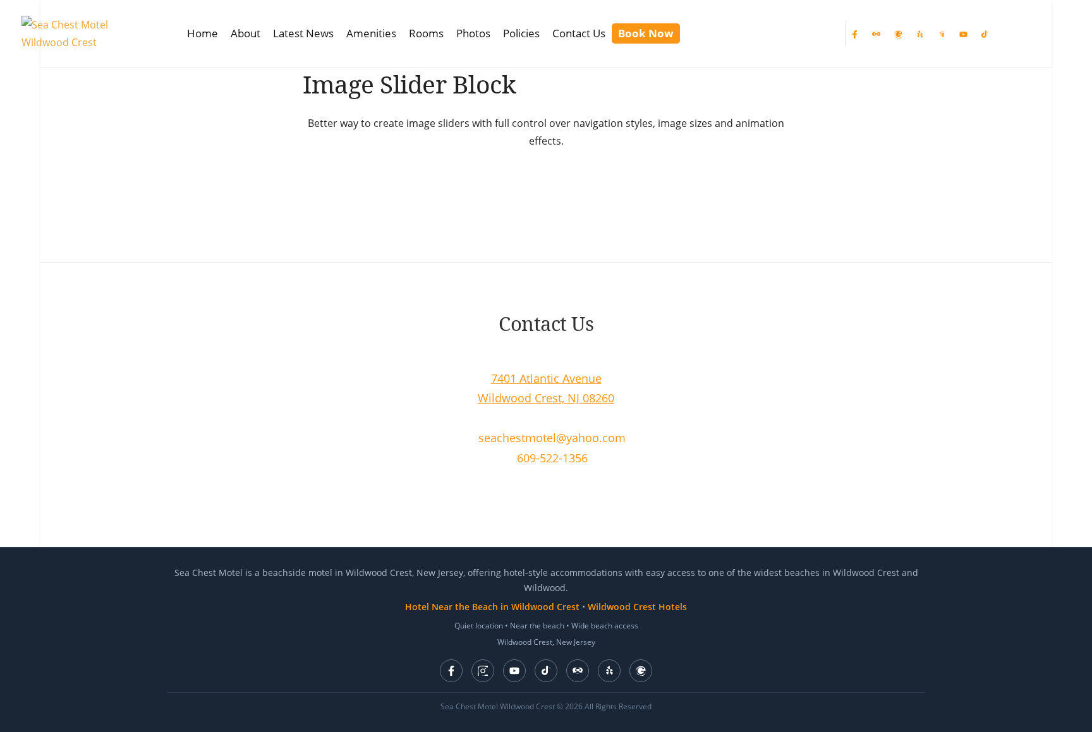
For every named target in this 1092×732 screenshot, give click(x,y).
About (245, 33)
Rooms (426, 33)
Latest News (303, 33)
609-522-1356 (552, 457)
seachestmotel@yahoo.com (552, 437)
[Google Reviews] (640, 670)
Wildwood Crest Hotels (637, 607)
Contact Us (578, 33)
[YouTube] (963, 33)
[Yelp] (919, 33)
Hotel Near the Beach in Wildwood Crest (492, 607)
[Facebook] (854, 33)
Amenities (371, 33)
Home (202, 33)
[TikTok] (984, 33)
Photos (473, 33)
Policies (521, 33)
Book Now (646, 33)
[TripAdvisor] (577, 670)
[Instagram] (941, 33)
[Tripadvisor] (876, 33)
